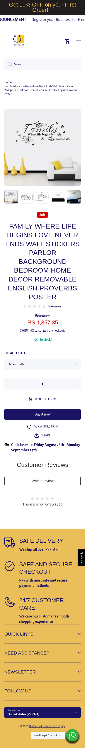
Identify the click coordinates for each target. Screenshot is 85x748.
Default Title (15, 353)
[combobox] (42, 64)
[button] (67, 41)
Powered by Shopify (53, 726)
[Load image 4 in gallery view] (58, 197)
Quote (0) (81, 557)
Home (8, 82)
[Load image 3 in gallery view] (42, 197)
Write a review (43, 481)
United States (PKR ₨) (23, 714)
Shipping (27, 330)
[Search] (8, 64)
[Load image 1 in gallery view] (11, 197)
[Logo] (18, 41)
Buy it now (43, 414)
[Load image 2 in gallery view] (27, 197)
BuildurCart (35, 726)
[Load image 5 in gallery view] (74, 197)
